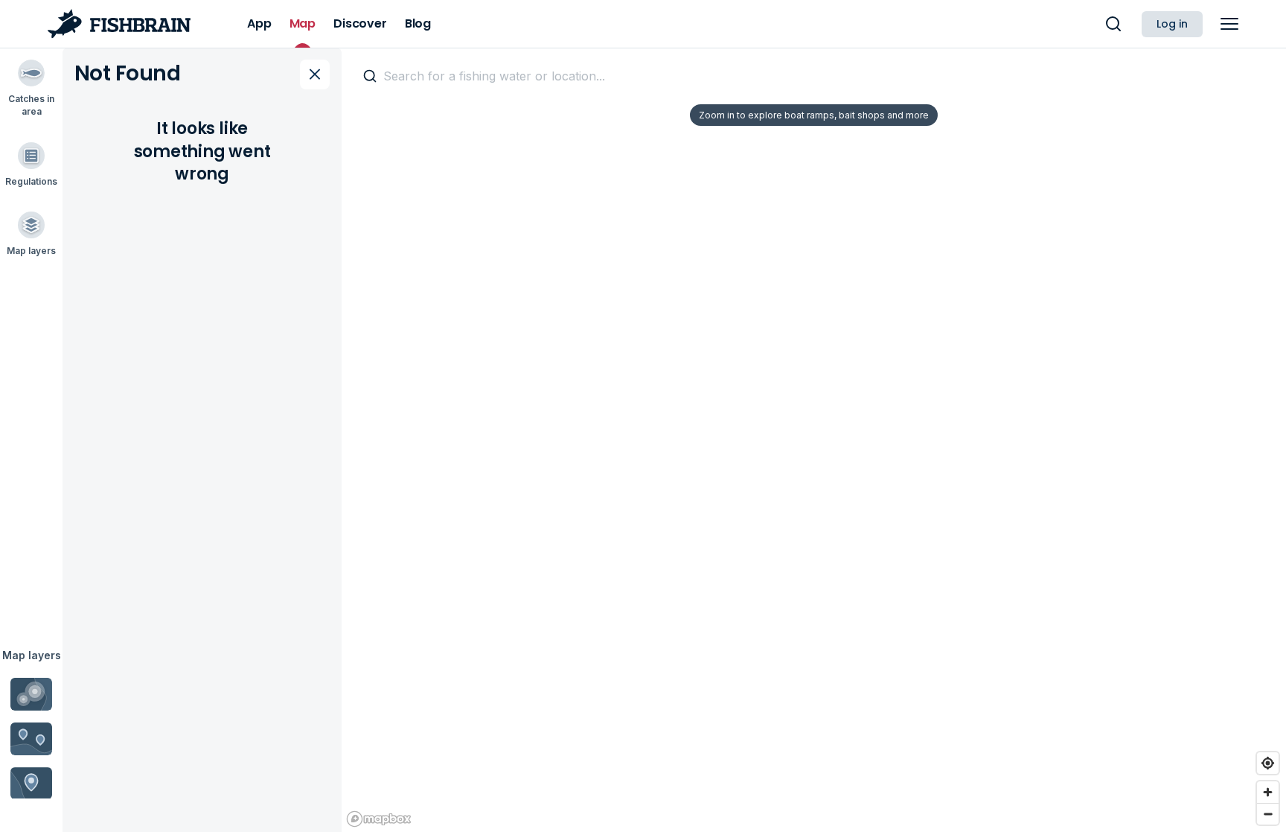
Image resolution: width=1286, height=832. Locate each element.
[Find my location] (1268, 763)
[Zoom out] (1268, 814)
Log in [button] (1172, 23)
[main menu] (1229, 24)
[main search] (1113, 23)
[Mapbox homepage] (379, 819)
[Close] (315, 74)
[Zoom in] (1268, 792)
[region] (814, 440)
